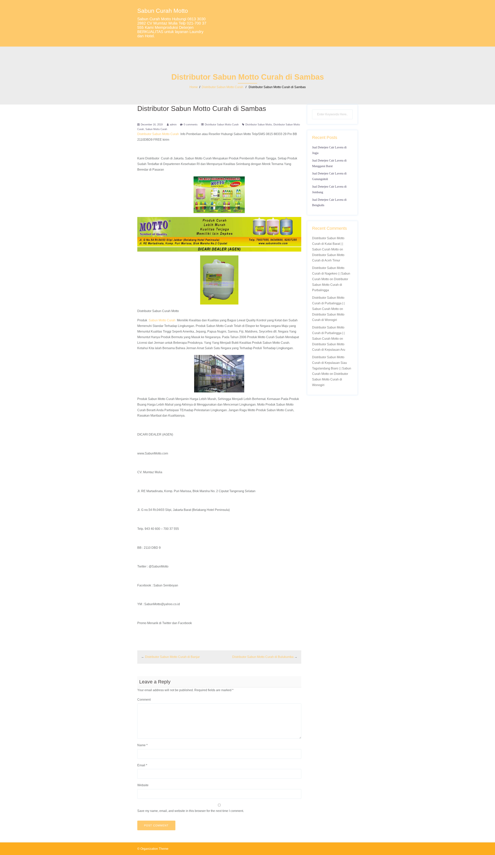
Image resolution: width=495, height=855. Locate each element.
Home (193, 87)
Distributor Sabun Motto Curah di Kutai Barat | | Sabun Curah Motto (328, 244)
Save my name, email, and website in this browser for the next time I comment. (190, 810)
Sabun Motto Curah (156, 129)
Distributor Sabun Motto (258, 124)
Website (142, 785)
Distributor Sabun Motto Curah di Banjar (172, 656)
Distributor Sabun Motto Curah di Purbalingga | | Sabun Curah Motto (328, 303)
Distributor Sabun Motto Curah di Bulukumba (263, 656)
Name (142, 745)
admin (173, 124)
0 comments (191, 124)
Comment (144, 699)
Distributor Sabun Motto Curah (222, 87)
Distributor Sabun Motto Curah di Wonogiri (330, 379)
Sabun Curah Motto (162, 11)
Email (142, 765)
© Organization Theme (152, 848)
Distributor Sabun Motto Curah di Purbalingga (330, 284)
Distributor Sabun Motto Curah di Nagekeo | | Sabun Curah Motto (331, 273)
